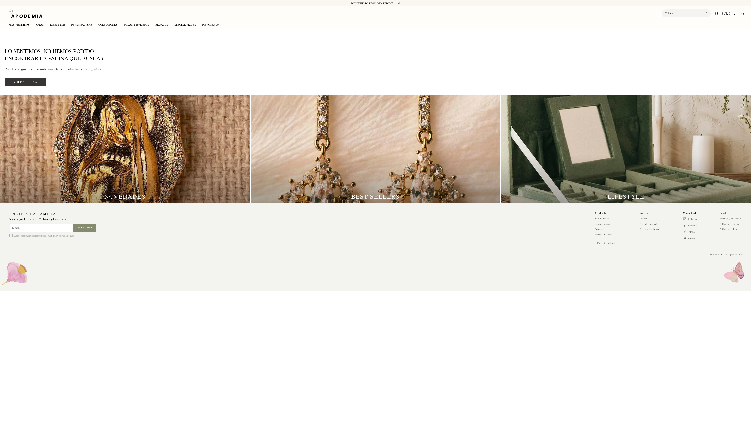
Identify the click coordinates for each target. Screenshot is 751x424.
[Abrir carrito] (742, 13)
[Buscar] (706, 13)
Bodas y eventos (136, 24)
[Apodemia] (24, 13)
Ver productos (25, 82)
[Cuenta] (735, 13)
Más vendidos (19, 24)
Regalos (161, 24)
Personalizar (81, 24)
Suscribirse (85, 227)
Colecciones (107, 24)
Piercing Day (211, 24)
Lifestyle (57, 24)
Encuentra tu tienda (606, 243)
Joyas (40, 24)
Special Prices (185, 24)
